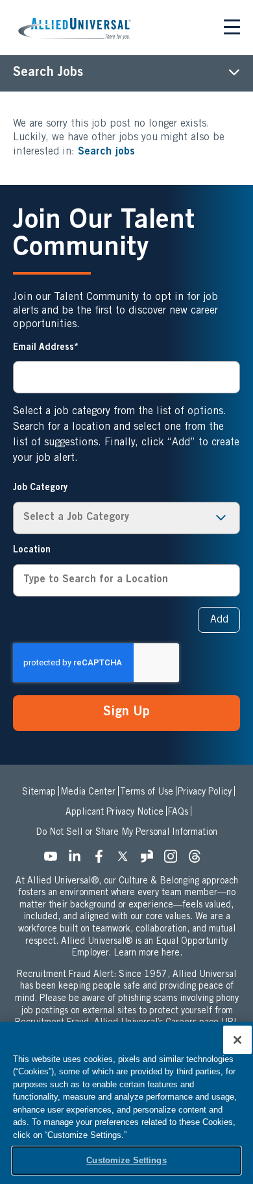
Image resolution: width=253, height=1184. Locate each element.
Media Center (87, 792)
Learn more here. (148, 953)
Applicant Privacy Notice (114, 812)
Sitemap (39, 792)
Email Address (43, 347)
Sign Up (126, 712)
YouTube (54, 860)
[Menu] (232, 29)
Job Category (40, 488)
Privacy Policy (205, 792)
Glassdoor (150, 860)
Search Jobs (48, 73)
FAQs (178, 812)
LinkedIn (78, 860)
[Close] (237, 1040)
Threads (198, 860)
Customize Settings (126, 1160)
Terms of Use (146, 792)
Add (219, 620)
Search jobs (106, 152)
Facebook (102, 860)
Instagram (174, 860)
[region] (126, 1103)
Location (32, 550)
